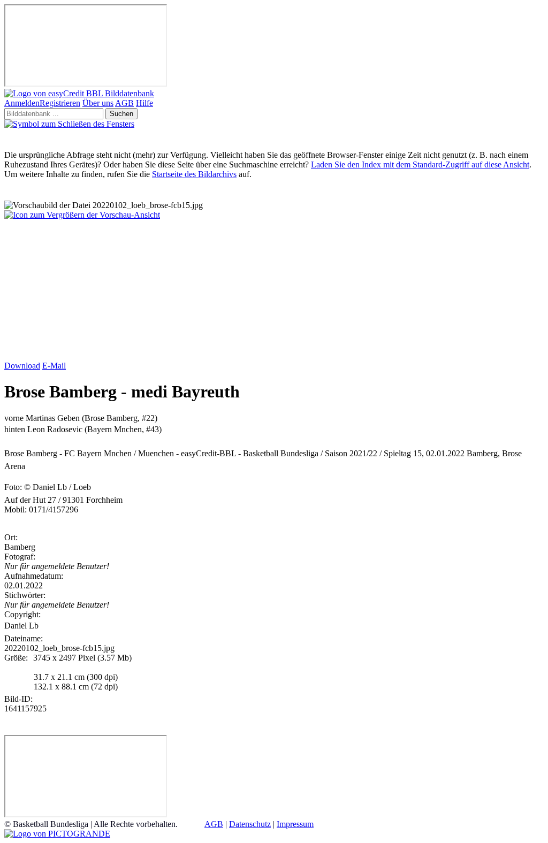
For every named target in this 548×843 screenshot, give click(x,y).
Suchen (121, 114)
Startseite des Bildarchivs (194, 174)
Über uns (97, 103)
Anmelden (22, 103)
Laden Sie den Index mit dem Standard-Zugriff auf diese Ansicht (420, 164)
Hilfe (144, 103)
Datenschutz (250, 824)
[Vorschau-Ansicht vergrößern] (82, 214)
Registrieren (60, 103)
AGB (124, 103)
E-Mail (54, 365)
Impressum (295, 824)
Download (22, 365)
